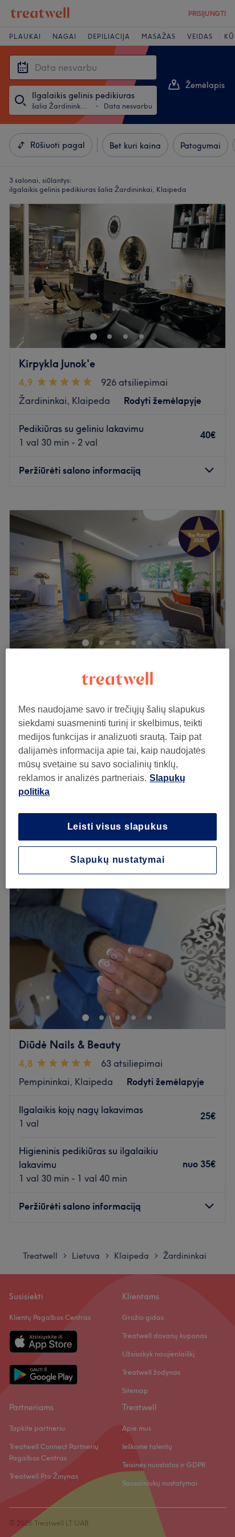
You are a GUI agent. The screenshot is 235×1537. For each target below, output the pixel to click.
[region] (117, 768)
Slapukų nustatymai (117, 860)
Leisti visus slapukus (117, 826)
